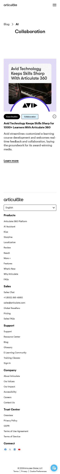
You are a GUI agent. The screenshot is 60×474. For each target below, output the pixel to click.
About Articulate (12, 376)
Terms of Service (12, 436)
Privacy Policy (10, 420)
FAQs (6, 279)
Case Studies (12, 117)
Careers (7, 397)
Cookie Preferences (38, 471)
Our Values (9, 381)
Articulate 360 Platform (15, 221)
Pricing (7, 313)
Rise (6, 231)
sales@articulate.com (14, 302)
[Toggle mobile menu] (54, 5)
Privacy (24, 471)
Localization (10, 242)
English (9, 207)
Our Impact (9, 386)
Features (8, 263)
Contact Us (9, 402)
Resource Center (12, 336)
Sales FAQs (9, 318)
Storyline (8, 237)
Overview (8, 415)
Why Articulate (11, 274)
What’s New (9, 268)
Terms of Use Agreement (16, 431)
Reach (7, 253)
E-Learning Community (15, 352)
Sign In (7, 363)
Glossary (8, 347)
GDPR (6, 425)
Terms (16, 471)
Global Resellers (12, 308)
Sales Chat (9, 292)
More (6, 258)
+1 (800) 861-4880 (13, 297)
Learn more (11, 160)
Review (7, 247)
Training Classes (12, 357)
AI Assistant (9, 226)
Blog (6, 24)
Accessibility (10, 391)
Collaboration (30, 117)
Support (8, 331)
